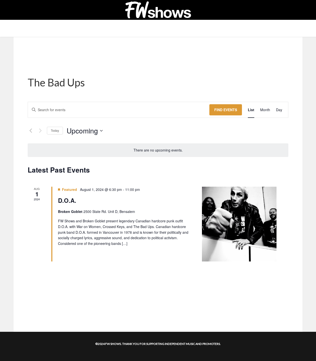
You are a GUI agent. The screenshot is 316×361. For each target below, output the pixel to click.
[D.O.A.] (239, 224)
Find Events (225, 109)
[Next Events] (40, 131)
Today (55, 130)
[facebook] (20, 10)
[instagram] (25, 10)
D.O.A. (67, 200)
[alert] (158, 150)
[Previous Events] (31, 131)
